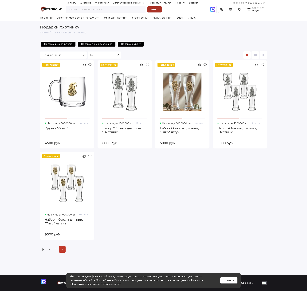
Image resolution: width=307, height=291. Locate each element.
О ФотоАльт (102, 2)
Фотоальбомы (139, 17)
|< (43, 249)
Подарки (46, 17)
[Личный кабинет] (221, 9)
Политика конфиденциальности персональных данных (152, 280)
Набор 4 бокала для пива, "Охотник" (237, 130)
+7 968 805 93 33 (247, 2)
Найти (154, 9)
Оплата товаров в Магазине (128, 2)
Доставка (85, 2)
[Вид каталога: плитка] (247, 55)
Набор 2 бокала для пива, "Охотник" (121, 130)
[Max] (212, 9)
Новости (180, 2)
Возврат (193, 2)
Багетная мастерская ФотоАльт (77, 17)
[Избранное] (239, 9)
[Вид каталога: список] (255, 55)
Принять (229, 280)
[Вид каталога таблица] (263, 55)
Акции (193, 17)
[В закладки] (90, 65)
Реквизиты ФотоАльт (159, 2)
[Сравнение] (230, 9)
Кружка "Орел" (56, 128)
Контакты (71, 2)
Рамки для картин (113, 17)
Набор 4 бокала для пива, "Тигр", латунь (64, 221)
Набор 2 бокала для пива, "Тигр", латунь (179, 130)
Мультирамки (161, 17)
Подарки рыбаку (131, 44)
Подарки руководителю (58, 44)
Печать (179, 17)
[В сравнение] (84, 65)
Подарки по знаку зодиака (96, 44)
